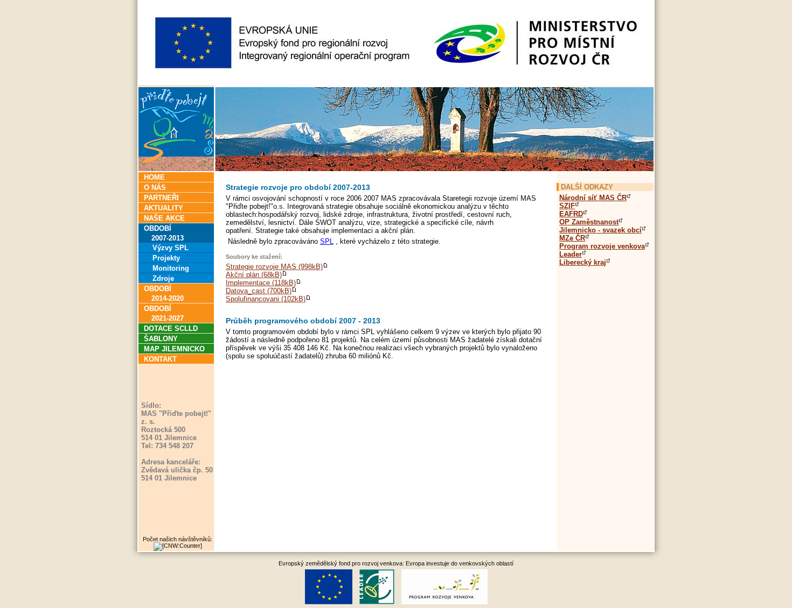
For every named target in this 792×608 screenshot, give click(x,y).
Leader (570, 254)
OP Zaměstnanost (589, 222)
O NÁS (155, 187)
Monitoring (166, 268)
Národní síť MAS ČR (593, 198)
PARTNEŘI (161, 198)
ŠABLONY (161, 339)
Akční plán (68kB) (254, 275)
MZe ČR (572, 238)
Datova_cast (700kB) (258, 291)
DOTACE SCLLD (171, 328)
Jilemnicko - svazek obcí (600, 230)
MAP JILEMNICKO (174, 349)
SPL (327, 241)
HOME (154, 177)
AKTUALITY (163, 208)
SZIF (567, 206)
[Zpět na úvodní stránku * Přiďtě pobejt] (396, 168)
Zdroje (159, 278)
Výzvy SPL (166, 248)
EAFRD (571, 214)
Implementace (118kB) (261, 283)
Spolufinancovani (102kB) (265, 299)
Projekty (162, 258)
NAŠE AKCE (164, 218)
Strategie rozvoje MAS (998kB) (274, 267)
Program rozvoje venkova (602, 246)
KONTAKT (160, 359)
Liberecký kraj (582, 262)
